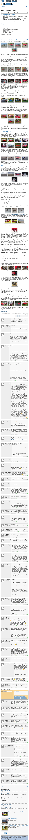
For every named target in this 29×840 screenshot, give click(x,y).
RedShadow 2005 (4, 311)
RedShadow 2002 (4, 37)
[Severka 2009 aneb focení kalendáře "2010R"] (4, 814)
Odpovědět (25, 322)
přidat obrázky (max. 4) (19, 696)
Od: (2, 691)
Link (16, 322)
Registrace (11, 787)
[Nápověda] (12, 4)
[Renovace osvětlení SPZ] (4, 821)
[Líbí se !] (27, 11)
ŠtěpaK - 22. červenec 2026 (5, 790)
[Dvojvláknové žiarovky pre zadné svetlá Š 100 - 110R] (4, 828)
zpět (11, 689)
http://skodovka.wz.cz (16, 455)
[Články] (10, 4)
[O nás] (8, 4)
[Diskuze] (6, 4)
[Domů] (4, 4)
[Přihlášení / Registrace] (1, 4)
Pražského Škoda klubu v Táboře (18, 214)
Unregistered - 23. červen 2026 (6, 801)
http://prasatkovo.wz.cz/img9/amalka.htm (19, 439)
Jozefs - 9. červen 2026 (5, 793)
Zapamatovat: (4, 787)
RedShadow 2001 (4, 36)
